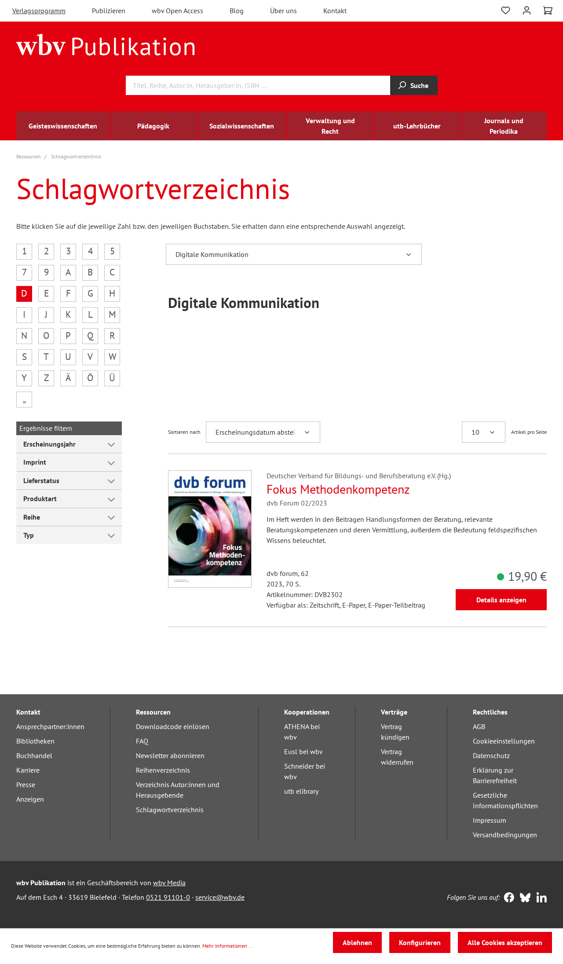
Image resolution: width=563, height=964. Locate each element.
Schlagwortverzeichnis (170, 809)
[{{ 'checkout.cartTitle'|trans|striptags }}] (548, 10)
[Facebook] (507, 898)
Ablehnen (357, 942)
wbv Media (169, 882)
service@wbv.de (220, 897)
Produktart (40, 498)
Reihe (31, 517)
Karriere (28, 770)
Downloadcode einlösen (172, 726)
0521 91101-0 (168, 897)
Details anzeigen (501, 599)
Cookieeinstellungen (504, 741)
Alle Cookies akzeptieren (505, 942)
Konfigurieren (420, 942)
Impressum (489, 820)
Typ (28, 535)
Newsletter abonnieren (170, 755)
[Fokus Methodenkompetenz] (210, 529)
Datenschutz (491, 755)
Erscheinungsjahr (49, 444)
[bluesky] (523, 898)
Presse (25, 784)
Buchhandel (34, 755)
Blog (237, 10)
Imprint (34, 462)
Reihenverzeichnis (163, 770)
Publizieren (108, 10)
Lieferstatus (41, 480)
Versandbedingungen (505, 834)
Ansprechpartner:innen (50, 726)
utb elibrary (301, 791)
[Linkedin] (539, 898)
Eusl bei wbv (303, 751)
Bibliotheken (35, 741)
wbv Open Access (177, 10)
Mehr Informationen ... (227, 945)
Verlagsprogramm (39, 10)
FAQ (142, 741)
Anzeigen (30, 799)
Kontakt (335, 10)
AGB (479, 726)
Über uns (283, 10)
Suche (419, 85)
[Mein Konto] (527, 9)
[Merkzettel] (506, 9)
